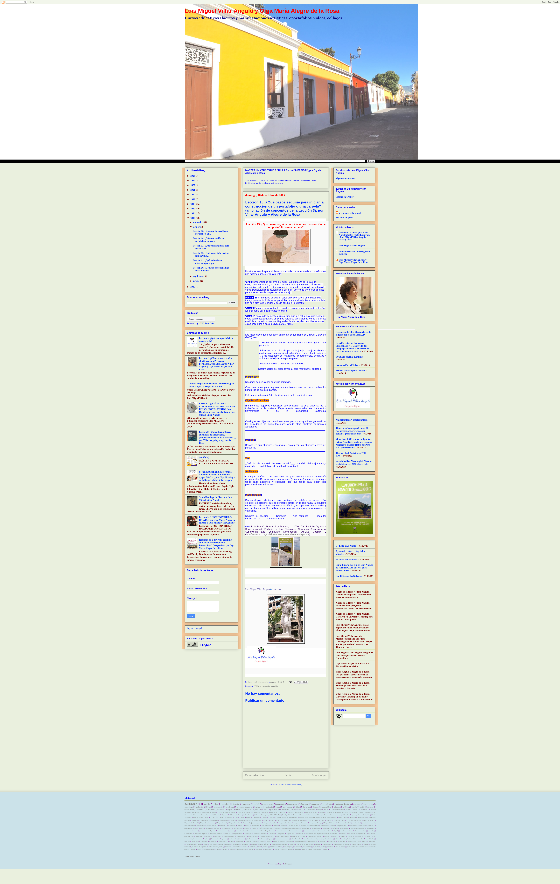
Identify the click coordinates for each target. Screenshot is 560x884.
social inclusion (352, 847)
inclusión (199, 806)
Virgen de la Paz (234, 823)
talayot (294, 809)
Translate (209, 323)
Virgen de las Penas (285, 823)
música (262, 841)
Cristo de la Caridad (244, 812)
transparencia (268, 849)
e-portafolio (210, 809)
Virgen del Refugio (316, 823)
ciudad (256, 804)
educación (220, 809)
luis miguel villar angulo (350, 213)
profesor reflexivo (263, 844)
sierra (323, 847)
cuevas (196, 831)
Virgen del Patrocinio (300, 823)
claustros (246, 828)
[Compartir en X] (300, 682)
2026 (193, 175)
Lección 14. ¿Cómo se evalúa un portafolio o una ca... (208, 239)
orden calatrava (312, 841)
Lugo (242, 817)
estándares (188, 806)
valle (303, 849)
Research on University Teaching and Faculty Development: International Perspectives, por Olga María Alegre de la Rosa (217, 544)
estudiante (300, 833)
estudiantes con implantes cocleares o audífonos (321, 833)
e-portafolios (188, 833)
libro (331, 839)
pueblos (357, 804)
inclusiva (242, 839)
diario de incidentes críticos (322, 831)
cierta (196, 828)
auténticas (222, 825)
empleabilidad (237, 833)
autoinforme (201, 825)
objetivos (290, 841)
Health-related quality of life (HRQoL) (268, 815)
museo (255, 841)
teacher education (208, 849)
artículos (337, 807)
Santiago (233, 820)
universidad (287, 806)
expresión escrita (229, 836)
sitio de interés (340, 847)
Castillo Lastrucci (351, 810)
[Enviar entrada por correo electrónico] (290, 682)
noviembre (198, 222)
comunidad (326, 828)
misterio (204, 841)
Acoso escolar (310, 810)
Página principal (194, 627)
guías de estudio (197, 839)
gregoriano (367, 836)
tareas (199, 849)
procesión (285, 809)
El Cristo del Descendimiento (202, 815)
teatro (218, 849)
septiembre (199, 276)
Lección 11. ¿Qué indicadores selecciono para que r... (207, 261)
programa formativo (244, 806)
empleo (229, 809)
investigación (317, 839)
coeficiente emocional (266, 828)
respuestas (228, 847)
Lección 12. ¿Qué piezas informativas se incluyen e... (211, 254)
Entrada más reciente (254, 775)
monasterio (218, 806)
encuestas (248, 833)
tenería (232, 849)
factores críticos (253, 836)
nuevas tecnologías (279, 841)
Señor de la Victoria (298, 820)
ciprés (202, 828)
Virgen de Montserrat (354, 820)
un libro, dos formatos (346, 559)
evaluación (190, 804)
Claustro (316, 807)
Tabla (322, 820)
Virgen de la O (222, 823)
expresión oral (241, 836)
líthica (337, 839)
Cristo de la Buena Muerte (227, 812)
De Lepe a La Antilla (346, 545)
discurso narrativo (360, 831)
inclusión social (252, 839)
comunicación (316, 828)
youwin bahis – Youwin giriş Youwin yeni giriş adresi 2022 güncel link (354, 462)
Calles (326, 810)
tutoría (277, 849)
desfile (300, 831)
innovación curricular (281, 839)
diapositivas (308, 831)
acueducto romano (367, 823)
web (325, 849)
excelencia (208, 836)
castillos (370, 825)
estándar (342, 833)
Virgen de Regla (368, 820)
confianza (335, 828)
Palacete (353, 817)
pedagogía (372, 841)
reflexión (259, 806)
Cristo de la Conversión (260, 812)
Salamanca (214, 820)
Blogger (288, 863)
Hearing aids (286, 815)
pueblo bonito (327, 844)
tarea (278, 806)
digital (336, 831)
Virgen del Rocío (329, 823)
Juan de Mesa (326, 807)
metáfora (187, 841)
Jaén (368, 815)
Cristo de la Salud (310, 812)
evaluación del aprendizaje (356, 833)
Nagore (272, 817)
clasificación (238, 828)
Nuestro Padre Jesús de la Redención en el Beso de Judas (317, 817)
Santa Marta (224, 820)
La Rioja (220, 817)
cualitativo (187, 831)
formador (326, 836)
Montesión (256, 817)
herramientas (215, 839)
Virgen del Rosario (343, 823)
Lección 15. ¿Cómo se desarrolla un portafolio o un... (210, 232)
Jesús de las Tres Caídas (200, 817)
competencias (267, 804)
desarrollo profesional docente (286, 831)
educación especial (201, 833)
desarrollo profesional (267, 831)
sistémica (330, 847)
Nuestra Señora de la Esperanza (287, 817)
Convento (304, 804)
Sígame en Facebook (346, 178)
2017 (193, 208)
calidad (283, 825)
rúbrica (265, 847)
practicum (230, 806)
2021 (193, 189)
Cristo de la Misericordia (295, 812)
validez (297, 849)
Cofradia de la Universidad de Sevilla (204, 812)
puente (366, 844)
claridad (216, 828)
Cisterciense (364, 810)
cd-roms (370, 807)
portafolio (274, 686)
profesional (245, 844)
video (297, 806)
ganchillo (351, 836)
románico (253, 847)
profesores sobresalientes (279, 844)
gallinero (342, 836)
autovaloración (211, 825)
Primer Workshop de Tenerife (350, 370)
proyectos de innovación (305, 844)
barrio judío (231, 825)
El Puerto (216, 815)
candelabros (325, 825)
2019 (193, 199)
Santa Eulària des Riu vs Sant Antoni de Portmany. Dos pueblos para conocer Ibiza (354, 567)
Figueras (224, 815)
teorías (251, 849)
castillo (362, 807)
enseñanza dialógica (260, 833)
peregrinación (191, 844)
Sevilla (265, 820)
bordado (276, 825)
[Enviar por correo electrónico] (295, 682)
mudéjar (248, 841)
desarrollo (200, 809)
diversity (370, 831)
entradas (272, 833)
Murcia (264, 817)
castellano (362, 825)
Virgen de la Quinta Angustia (252, 823)
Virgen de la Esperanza (207, 823)
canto (333, 825)
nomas (269, 841)
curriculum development (207, 831)
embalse (227, 833)
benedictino (255, 825)
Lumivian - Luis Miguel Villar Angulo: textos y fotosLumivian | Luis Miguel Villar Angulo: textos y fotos (354, 236)
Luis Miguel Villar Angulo (257, 589)
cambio (303, 825)
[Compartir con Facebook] (303, 682)
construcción (265, 686)
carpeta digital (341, 825)
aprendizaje (327, 804)
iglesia (236, 803)
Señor (272, 820)
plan (205, 844)
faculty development (282, 836)
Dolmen (321, 812)
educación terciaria (216, 833)
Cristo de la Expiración (277, 812)
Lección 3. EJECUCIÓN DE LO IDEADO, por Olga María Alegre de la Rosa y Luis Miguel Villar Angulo (217, 519)
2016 (193, 213)
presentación (274, 809)
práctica (317, 844)
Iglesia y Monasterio (358, 815)
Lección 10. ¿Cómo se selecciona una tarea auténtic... (211, 269)
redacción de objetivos (199, 847)
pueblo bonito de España (341, 844)
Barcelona (306, 807)
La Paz (213, 817)
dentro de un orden (252, 831)
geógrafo (358, 836)
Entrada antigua (319, 775)
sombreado (362, 847)
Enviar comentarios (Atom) (291, 784)
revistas (245, 847)
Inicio (288, 775)
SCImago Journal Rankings (349, 356)
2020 (193, 194)
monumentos (222, 841)
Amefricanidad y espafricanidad (352, 419)
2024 (193, 180)
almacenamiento (189, 825)
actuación (315, 804)
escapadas (281, 833)
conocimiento (189, 809)
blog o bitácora (266, 825)
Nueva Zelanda (343, 817)
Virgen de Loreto (339, 820)
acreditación (356, 823)
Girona (240, 815)
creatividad (370, 828)
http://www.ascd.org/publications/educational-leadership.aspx (277, 534)
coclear (254, 828)
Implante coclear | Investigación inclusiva (354, 252)
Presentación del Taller (347, 365)
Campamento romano (337, 810)
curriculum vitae (223, 831)
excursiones (217, 836)
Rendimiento (204, 820)
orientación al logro (354, 841)
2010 (193, 286)
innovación (292, 804)
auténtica (346, 807)
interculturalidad (296, 839)
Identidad (346, 815)
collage (277, 828)
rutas (259, 847)
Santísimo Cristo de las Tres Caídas (249, 820)
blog (216, 803)
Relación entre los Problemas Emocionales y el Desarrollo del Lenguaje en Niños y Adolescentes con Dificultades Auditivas (352, 347)
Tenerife (329, 820)
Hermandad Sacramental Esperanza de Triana (307, 815)
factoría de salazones (267, 836)
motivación (239, 841)
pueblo (207, 803)
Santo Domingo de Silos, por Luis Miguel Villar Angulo (215, 498)
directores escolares (346, 831)
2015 (193, 218)
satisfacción (307, 847)
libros (208, 806)
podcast (227, 844)
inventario (307, 839)
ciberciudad (188, 828)
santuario (269, 806)
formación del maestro (315, 836)
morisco (231, 841)
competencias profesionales (290, 828)
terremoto (259, 849)
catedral (225, 803)
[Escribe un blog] (298, 682)
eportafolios (368, 804)
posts (265, 809)
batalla (247, 825)
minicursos (195, 841)
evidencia (199, 836)
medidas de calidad (357, 839)
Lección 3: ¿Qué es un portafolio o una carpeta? (216, 339)
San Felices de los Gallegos (349, 576)
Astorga (319, 810)
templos (225, 849)
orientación (341, 841)
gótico (207, 839)
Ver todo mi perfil (344, 217)
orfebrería (323, 841)
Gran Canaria (249, 815)
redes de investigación (216, 847)
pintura (200, 844)
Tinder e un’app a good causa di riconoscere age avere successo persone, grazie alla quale (352, 430)
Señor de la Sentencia (283, 820)
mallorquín (345, 839)
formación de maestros (298, 836)
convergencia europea (357, 828)
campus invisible (313, 825)
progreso (292, 844)
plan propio (213, 844)
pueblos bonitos (356, 844)
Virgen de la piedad (270, 823)
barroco (240, 825)
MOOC (248, 817)
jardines (237, 809)
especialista (290, 833)
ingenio (270, 839)
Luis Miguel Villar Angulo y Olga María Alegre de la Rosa (262, 11)
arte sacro (246, 804)
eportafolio (280, 804)
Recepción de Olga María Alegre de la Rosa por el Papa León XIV (353, 333)
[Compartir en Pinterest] (306, 682)
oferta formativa (300, 841)
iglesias (224, 839)
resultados (237, 847)
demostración (240, 831)
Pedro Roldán (362, 817)
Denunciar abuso (192, 856)
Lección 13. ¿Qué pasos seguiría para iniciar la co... (211, 247)
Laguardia (229, 817)
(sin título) (204, 457)
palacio (364, 841)
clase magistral (226, 828)
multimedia (247, 809)
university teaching (287, 849)
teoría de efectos (242, 849)
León (236, 817)
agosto (196, 280)
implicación (232, 839)
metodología (369, 839)
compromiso (305, 828)
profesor (253, 844)
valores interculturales (314, 849)
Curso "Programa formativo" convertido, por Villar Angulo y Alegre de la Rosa (211, 385)
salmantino (297, 847)
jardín (325, 839)
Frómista (232, 815)
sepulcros (316, 847)
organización (332, 841)
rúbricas (272, 847)
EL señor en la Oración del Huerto (337, 812)
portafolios (236, 844)
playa (221, 844)
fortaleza (334, 836)
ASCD (256, 686)
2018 (193, 203)
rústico (280, 847)
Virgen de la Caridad (191, 823)
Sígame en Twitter (345, 196)
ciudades (209, 828)
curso (232, 831)
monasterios (212, 841)
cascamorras (353, 825)
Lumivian (277, 589)
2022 (193, 185)
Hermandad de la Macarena (332, 815)
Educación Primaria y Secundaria (361, 812)
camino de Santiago (343, 804)
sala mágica (288, 847)
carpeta (354, 807)
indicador (262, 839)
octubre (197, 226)
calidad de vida (293, 825)
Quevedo (195, 820)
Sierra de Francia (313, 820)
